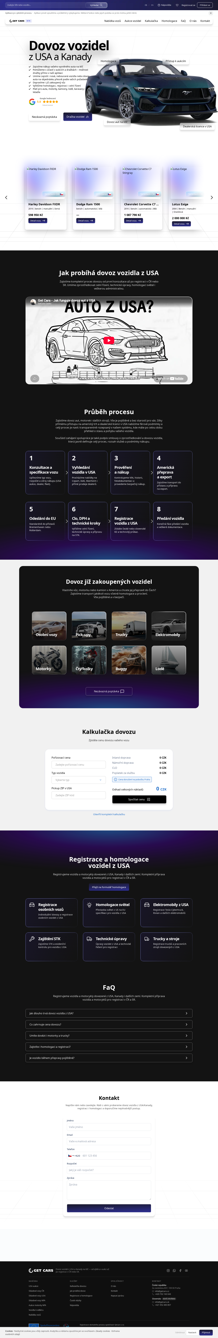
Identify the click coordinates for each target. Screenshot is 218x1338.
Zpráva (70, 1177)
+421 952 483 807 (163, 1305)
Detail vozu (35, 220)
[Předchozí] (6, 197)
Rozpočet (72, 1163)
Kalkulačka (151, 21)
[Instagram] (168, 1270)
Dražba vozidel (75, 116)
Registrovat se (188, 5)
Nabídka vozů (112, 21)
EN (152, 5)
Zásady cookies (103, 1331)
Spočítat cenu (136, 799)
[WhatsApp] (174, 1270)
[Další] (212, 197)
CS (146, 5)
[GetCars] (17, 21)
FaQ (183, 21)
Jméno (70, 1120)
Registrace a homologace (81, 1295)
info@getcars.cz (162, 1291)
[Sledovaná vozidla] (177, 5)
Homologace (169, 21)
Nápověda (74, 1305)
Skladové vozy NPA (37, 1300)
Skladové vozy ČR (36, 1291)
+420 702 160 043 (163, 1294)
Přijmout (206, 1332)
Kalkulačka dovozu (78, 1286)
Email (70, 1134)
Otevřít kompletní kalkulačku (109, 814)
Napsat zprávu (117, 1295)
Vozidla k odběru (36, 1310)
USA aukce (33, 1286)
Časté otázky (75, 1300)
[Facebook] (180, 1270)
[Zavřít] (211, 13)
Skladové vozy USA (37, 1295)
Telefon (71, 1149)
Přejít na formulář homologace (109, 887)
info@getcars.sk (162, 1302)
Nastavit (192, 1332)
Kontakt (205, 21)
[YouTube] (186, 1270)
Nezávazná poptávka (44, 117)
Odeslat (109, 1208)
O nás (193, 21)
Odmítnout (180, 1332)
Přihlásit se (205, 5)
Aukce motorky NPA (37, 1305)
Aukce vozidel (133, 21)
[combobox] (74, 1155)
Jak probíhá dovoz (78, 1291)
